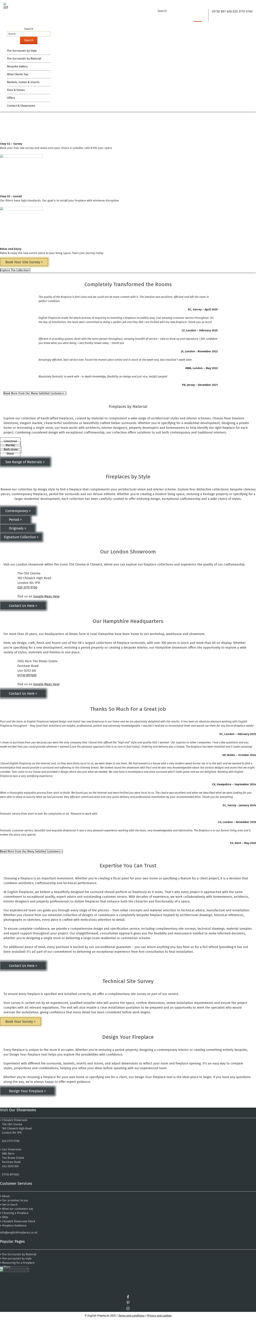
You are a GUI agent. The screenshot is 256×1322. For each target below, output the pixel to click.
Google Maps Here (46, 596)
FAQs (5, 1217)
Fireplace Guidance (14, 1225)
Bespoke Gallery (17, 66)
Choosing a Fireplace (15, 1213)
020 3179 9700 (27, 587)
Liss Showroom (11, 1149)
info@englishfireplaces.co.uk (18, 1232)
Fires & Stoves (16, 90)
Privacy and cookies (159, 1315)
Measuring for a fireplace (18, 1262)
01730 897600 (27, 675)
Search (162, 11)
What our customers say (17, 1208)
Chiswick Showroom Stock (18, 1221)
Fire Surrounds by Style (22, 50)
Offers (11, 98)
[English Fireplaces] (7, 6)
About (6, 1196)
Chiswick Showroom (14, 1120)
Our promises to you (15, 1200)
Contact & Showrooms (21, 105)
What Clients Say (17, 74)
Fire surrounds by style (17, 1258)
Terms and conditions (131, 1315)
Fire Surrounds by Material (24, 58)
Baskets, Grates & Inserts (23, 82)
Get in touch (10, 1204)
